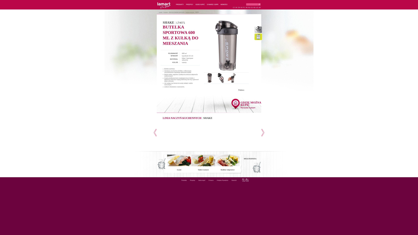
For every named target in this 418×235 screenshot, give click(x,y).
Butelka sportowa (189, 12)
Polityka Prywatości (222, 180)
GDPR (216, 4)
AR (260, 7)
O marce (210, 4)
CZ (234, 7)
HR (247, 7)
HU (242, 7)
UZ (257, 7)
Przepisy (189, 4)
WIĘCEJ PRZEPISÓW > (250, 158)
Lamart (161, 3)
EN (239, 7)
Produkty (180, 4)
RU (249, 7)
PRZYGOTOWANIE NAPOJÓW (177, 12)
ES (252, 7)
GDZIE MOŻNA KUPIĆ (251, 105)
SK (236, 7)
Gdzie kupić (200, 4)
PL (244, 7)
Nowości (224, 4)
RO (254, 7)
